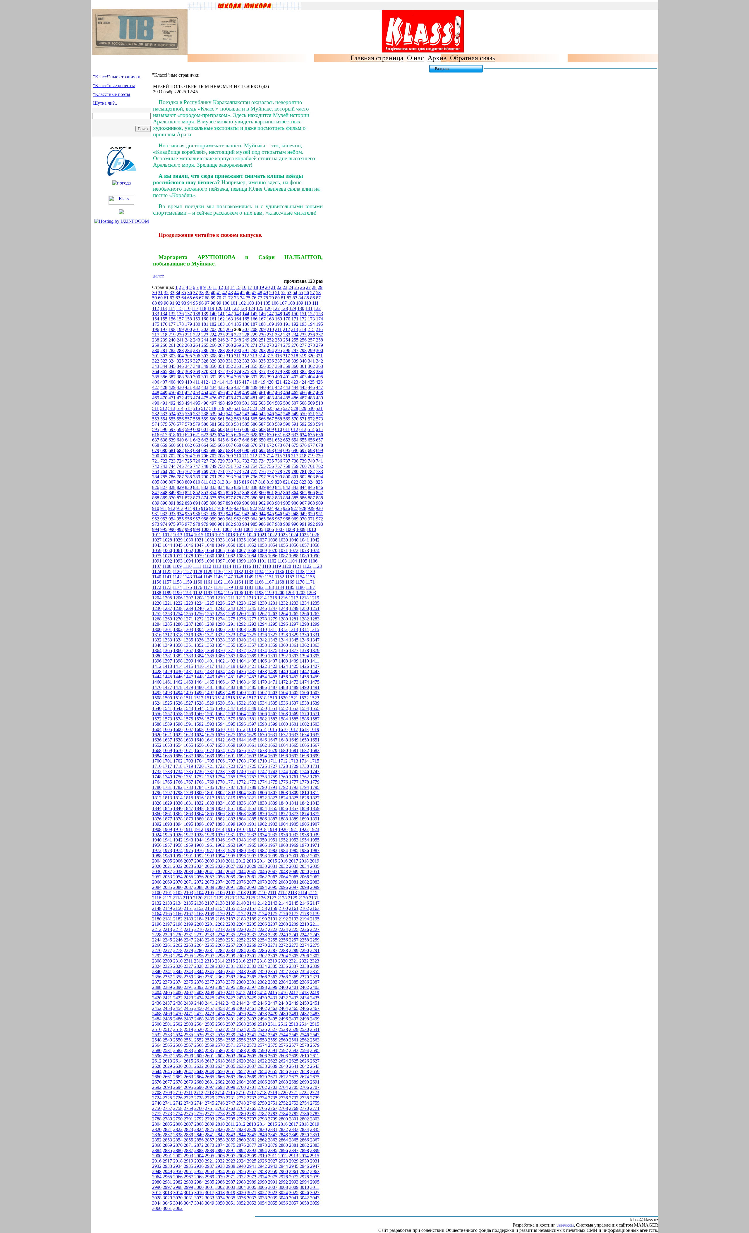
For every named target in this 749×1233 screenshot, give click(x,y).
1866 (220, 813)
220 (180, 334)
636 (319, 434)
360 (294, 366)
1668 (157, 750)
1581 (251, 718)
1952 (283, 839)
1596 (241, 724)
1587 (314, 718)
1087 (283, 555)
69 (213, 297)
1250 (304, 608)
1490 (304, 687)
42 (224, 292)
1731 (314, 766)
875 (213, 497)
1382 (178, 655)
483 (270, 397)
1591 (188, 724)
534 (172, 413)
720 (319, 455)
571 (303, 418)
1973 (167, 850)
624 (221, 434)
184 (229, 324)
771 (221, 471)
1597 (251, 724)
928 (302, 508)
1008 (290, 529)
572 (311, 418)
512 (163, 408)
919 (229, 508)
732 (245, 460)
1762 (304, 776)
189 (270, 324)
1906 (304, 824)
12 (220, 287)
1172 (156, 587)
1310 (262, 629)
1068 (251, 550)
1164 (238, 582)
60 (160, 297)
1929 (209, 834)
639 (172, 439)
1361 (293, 645)
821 (286, 482)
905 (286, 503)
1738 (220, 771)
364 (155, 371)
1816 (199, 797)
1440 (283, 671)
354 (245, 366)
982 (229, 524)
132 (317, 308)
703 (180, 455)
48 (259, 292)
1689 (209, 755)
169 (278, 318)
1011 (156, 534)
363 (319, 366)
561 (221, 418)
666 (221, 445)
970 (303, 518)
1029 (178, 539)
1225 (209, 603)
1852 (241, 808)
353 (237, 366)
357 (270, 366)
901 (253, 503)
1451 (230, 676)
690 (245, 450)
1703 (188, 760)
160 (204, 318)
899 (237, 503)
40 (213, 292)
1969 (293, 845)
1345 (293, 639)
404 (311, 376)
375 (245, 371)
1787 (230, 787)
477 (221, 397)
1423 (272, 666)
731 (237, 460)
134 (163, 313)
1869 (251, 813)
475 (204, 397)
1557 (167, 713)
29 (320, 287)
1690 (220, 755)
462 (270, 392)
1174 (177, 587)
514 (179, 408)
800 (286, 476)
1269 (167, 618)
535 (180, 413)
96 (201, 303)
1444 (157, 676)
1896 (199, 824)
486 (294, 397)
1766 (178, 782)
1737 (209, 771)
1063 (199, 550)
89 (160, 303)
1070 (272, 550)
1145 (207, 576)
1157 (166, 582)
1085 (262, 555)
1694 (262, 755)
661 (180, 445)
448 (155, 392)
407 (163, 382)
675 (294, 445)
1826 (304, 797)
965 (262, 518)
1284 (157, 624)
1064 (209, 550)
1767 (188, 782)
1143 (187, 576)
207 (245, 329)
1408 (283, 660)
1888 (283, 818)
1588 (157, 724)
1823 (272, 797)
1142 (177, 576)
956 (188, 518)
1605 (167, 729)
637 (155, 439)
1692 (241, 755)
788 (188, 476)
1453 (251, 676)
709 (229, 455)
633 (294, 434)
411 (196, 382)
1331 (314, 634)
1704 (199, 760)
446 (311, 387)
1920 (283, 829)
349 (204, 366)
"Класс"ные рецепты (114, 85)
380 (286, 371)
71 (224, 297)
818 (261, 482)
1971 (314, 845)
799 (278, 476)
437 (237, 387)
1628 (241, 734)
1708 (241, 760)
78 (265, 297)
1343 (272, 639)
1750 (178, 776)
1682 (304, 750)
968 (286, 518)
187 (253, 324)
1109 (177, 566)
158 (188, 318)
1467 (230, 682)
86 (312, 297)
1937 (293, 834)
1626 (220, 734)
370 (204, 371)
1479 (188, 687)
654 (294, 439)
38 (201, 292)
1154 (300, 576)
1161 (207, 582)
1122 (307, 566)
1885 (251, 818)
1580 (241, 718)
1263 (272, 613)
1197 (248, 592)
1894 (178, 824)
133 (155, 313)
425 (311, 382)
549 (294, 413)
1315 (314, 629)
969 (294, 518)
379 (278, 371)
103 (250, 303)
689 (237, 450)
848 (163, 492)
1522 (304, 697)
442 (278, 387)
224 (213, 334)
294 (270, 350)
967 (278, 518)
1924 (157, 834)
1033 (220, 539)
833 (213, 487)
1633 (293, 734)
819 (270, 482)
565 (253, 418)
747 (196, 466)
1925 (167, 834)
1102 (271, 560)
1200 (279, 592)
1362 (304, 645)
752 (237, 466)
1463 (188, 682)
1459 (314, 676)
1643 (230, 739)
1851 (230, 808)
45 (242, 292)
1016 (209, 534)
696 (294, 450)
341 (311, 360)
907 (303, 503)
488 (311, 397)
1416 (199, 666)
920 (237, 508)
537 (196, 413)
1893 (167, 824)
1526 (178, 703)
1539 (314, 703)
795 (245, 476)
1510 (178, 697)
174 (319, 318)
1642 (220, 739)
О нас (415, 58)
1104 (292, 560)
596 (163, 429)
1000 (206, 529)
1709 (251, 760)
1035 (241, 539)
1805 (251, 792)
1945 (209, 839)
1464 (199, 682)
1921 (293, 829)
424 (302, 382)
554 (163, 418)
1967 (272, 845)
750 (221, 466)
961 (229, 518)
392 (213, 376)
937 (204, 513)
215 (311, 329)
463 (278, 392)
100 (225, 303)
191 (286, 324)
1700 (157, 760)
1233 (293, 603)
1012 (167, 534)
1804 (241, 792)
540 (221, 413)
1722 (220, 766)
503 (262, 403)
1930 (220, 834)
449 (163, 392)
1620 (157, 734)
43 (230, 292)
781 (303, 471)
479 (237, 397)
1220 (157, 603)
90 (166, 303)
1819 (230, 797)
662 (188, 445)
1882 (220, 818)
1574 (178, 718)
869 (163, 497)
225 (221, 334)
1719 (188, 766)
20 (267, 287)
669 (245, 445)
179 (188, 324)
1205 (167, 597)
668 (237, 445)
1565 (251, 713)
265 (204, 345)
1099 (241, 560)
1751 (188, 776)
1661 (251, 745)
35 (183, 292)
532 (155, 413)
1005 (258, 529)
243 (196, 339)
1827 (314, 797)
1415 (188, 666)
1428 (157, 671)
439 (253, 387)
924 (270, 508)
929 (311, 508)
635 (311, 434)
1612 (240, 729)
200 (188, 329)
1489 (293, 687)
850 (180, 492)
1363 (314, 645)
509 (311, 403)
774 (245, 471)
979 (204, 524)
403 (303, 376)
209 (262, 329)
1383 (188, 655)
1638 (178, 739)
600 (196, 429)
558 (196, 418)
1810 (304, 792)
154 (155, 318)
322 (155, 360)
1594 (220, 724)
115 (179, 308)
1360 (283, 645)
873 (196, 497)
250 (253, 339)
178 (180, 324)
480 (245, 397)
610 (278, 429)
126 (268, 308)
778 (278, 471)
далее (158, 275)
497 (213, 403)
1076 (167, 555)
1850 (220, 808)
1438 (262, 671)
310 (229, 355)
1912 (198, 829)
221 (188, 334)
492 (172, 403)
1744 (283, 771)
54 (295, 292)
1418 (220, 666)
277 (303, 345)
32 (166, 292)
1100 (251, 560)
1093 (178, 560)
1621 (167, 734)
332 (237, 360)
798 (270, 476)
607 (253, 429)
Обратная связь (472, 58)
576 (172, 424)
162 (221, 318)
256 (303, 339)
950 (311, 513)
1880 (199, 818)
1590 (178, 724)
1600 (283, 724)
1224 (199, 603)
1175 (187, 587)
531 (319, 408)
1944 (199, 839)
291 (245, 350)
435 (221, 387)
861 (270, 492)
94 (189, 303)
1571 (314, 713)
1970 (304, 845)
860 (262, 492)
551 (311, 413)
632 (286, 434)
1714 (304, 760)
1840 (283, 803)
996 (172, 529)
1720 (199, 766)
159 (196, 318)
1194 (218, 592)
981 (221, 524)
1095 (199, 560)
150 (294, 313)
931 (155, 513)
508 (303, 403)
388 (180, 376)
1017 (219, 534)
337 (278, 360)
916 (204, 508)
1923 (314, 829)
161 (213, 318)
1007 (279, 529)
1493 (167, 692)
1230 (262, 603)
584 (237, 424)
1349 (167, 645)
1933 (251, 834)
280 (155, 350)
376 (253, 371)
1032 (209, 539)
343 (155, 366)
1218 (304, 597)
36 (189, 292)
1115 (236, 566)
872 (188, 497)
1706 (220, 760)
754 (253, 466)
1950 (262, 839)
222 (196, 334)
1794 (304, 787)
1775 (272, 782)
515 (188, 408)
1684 (157, 755)
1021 (262, 534)
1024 (293, 534)
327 (196, 360)
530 (311, 408)
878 (237, 497)
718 (302, 455)
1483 (230, 687)
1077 (178, 555)
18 (255, 287)
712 (253, 455)
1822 (262, 797)
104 (258, 303)
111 (315, 303)
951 (319, 513)
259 (155, 345)
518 (212, 408)
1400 (199, 660)
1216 (283, 597)
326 (188, 360)
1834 (220, 803)
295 (278, 350)
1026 (314, 534)
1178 (218, 587)
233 (286, 334)
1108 (166, 566)
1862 (178, 813)
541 (229, 413)
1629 (251, 734)
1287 (188, 624)
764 (163, 471)
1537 (293, 703)
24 (290, 287)
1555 (314, 708)
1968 (283, 845)
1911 (188, 829)
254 (286, 339)
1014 (188, 534)
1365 (167, 650)
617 (163, 434)
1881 (209, 818)
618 (172, 434)
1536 (283, 703)
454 (204, 392)
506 (286, 403)
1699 (314, 755)
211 (278, 329)
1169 (289, 582)
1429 (167, 671)
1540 (157, 708)
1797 (167, 792)
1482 (220, 687)
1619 (314, 729)
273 (270, 345)
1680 (283, 750)
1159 (187, 582)
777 (270, 471)
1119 (276, 566)
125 (259, 308)
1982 (262, 850)
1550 (262, 708)
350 (213, 366)
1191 (187, 592)
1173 (166, 587)
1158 (177, 582)
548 (286, 413)
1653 (167, 745)
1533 (251, 703)
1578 (220, 718)
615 (319, 429)
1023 (283, 534)
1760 (283, 776)
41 (219, 292)
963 (245, 518)
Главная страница (377, 58)
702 (172, 455)
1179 (228, 587)
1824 (283, 797)
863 (286, 492)
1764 (157, 782)
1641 (209, 739)
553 (155, 418)
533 (163, 413)
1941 (167, 839)
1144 (197, 576)
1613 (251, 729)
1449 (209, 676)
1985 (293, 850)
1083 (241, 555)
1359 (272, 645)
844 (303, 487)
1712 (283, 760)
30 (154, 292)
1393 (293, 655)
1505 (293, 692)
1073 (304, 550)
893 (188, 503)
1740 (241, 771)
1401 (209, 660)
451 (180, 392)
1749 (167, 776)
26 (302, 287)
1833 (209, 803)
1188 (156, 592)
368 (188, 371)
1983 (272, 850)
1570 (304, 713)
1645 (251, 739)
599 (188, 429)
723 (172, 460)
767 (188, 471)
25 (296, 287)
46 (248, 292)
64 (183, 297)
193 (303, 324)
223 (204, 334)
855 (221, 492)
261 (172, 345)
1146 (218, 576)
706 (204, 455)
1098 (230, 560)
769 (204, 471)
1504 (283, 692)
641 (188, 439)
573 (319, 418)
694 (278, 450)
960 (221, 518)
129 (292, 308)
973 (155, 524)
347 (188, 366)
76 (254, 297)
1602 (304, 724)
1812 (157, 797)
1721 (209, 766)
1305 (209, 629)
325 (180, 360)
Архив (436, 58)
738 (294, 460)
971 (311, 518)
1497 (209, 692)
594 (319, 424)
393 (221, 376)
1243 (230, 608)
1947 (230, 839)
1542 (178, 708)
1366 (178, 650)
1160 (197, 582)
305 (188, 355)
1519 (272, 697)
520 (229, 408)
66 (195, 297)
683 (188, 450)
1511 (188, 697)
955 (180, 518)
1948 (241, 839)
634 (303, 434)
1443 (314, 671)
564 (245, 418)
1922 (304, 829)
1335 (188, 639)
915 (196, 508)
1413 (167, 666)
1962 (220, 845)
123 (243, 308)
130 (300, 308)
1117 (256, 566)
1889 (293, 818)
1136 (279, 571)
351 (221, 366)
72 (230, 297)
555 (172, 418)
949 (303, 513)
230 (262, 334)
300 (319, 350)
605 (237, 429)
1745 (293, 771)
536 (188, 413)
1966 (262, 845)
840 (270, 487)
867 (319, 492)
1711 (272, 760)
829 (180, 487)
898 (229, 503)
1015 (198, 534)
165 (245, 318)
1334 (178, 639)
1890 (304, 818)
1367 (188, 650)
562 (229, 418)
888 (319, 497)
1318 (178, 634)
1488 (283, 687)
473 (188, 397)
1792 (283, 787)
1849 (209, 808)
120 (218, 308)
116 (187, 308)
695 (286, 450)
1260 (241, 613)
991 (303, 524)
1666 (304, 745)
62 (172, 297)
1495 (188, 692)
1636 (157, 739)
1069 (262, 550)
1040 (293, 539)
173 (311, 318)
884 (286, 497)
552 (319, 413)
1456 (283, 676)
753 (245, 466)
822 (294, 482)
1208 (199, 597)
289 (229, 350)
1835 (230, 803)
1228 (241, 603)
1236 (157, 608)
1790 (262, 787)
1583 (272, 718)
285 (196, 350)
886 (303, 497)
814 (229, 482)
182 (213, 324)
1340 (241, 639)
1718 (178, 766)
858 (245, 492)
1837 (251, 803)
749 (213, 466)
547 (278, 413)
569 (286, 418)
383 (311, 371)
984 (245, 524)
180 (196, 324)
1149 (248, 576)
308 (213, 355)
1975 (188, 850)
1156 (156, 582)
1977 (209, 850)
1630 (262, 734)
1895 (188, 824)
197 (163, 329)
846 (319, 487)
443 (286, 387)
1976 (199, 850)
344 (163, 366)
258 (319, 339)
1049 (220, 545)
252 (270, 339)
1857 (293, 808)
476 (213, 397)
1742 (262, 771)
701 (163, 455)
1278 (262, 618)
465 (294, 392)
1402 (220, 660)
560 (213, 418)
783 (319, 471)
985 (253, 524)
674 (286, 445)
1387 (230, 655)
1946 (220, 839)
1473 (293, 682)
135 (172, 313)
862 (278, 492)
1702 (178, 760)
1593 (209, 724)
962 (237, 518)
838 (253, 487)
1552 (283, 708)
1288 (199, 624)
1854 (262, 808)
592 (303, 424)
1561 (209, 713)
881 (262, 497)
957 (196, 518)
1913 (209, 829)
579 (196, 424)
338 (286, 360)
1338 (220, 639)
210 (270, 329)
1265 (293, 613)
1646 (262, 739)
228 (245, 334)
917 (212, 508)
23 (285, 287)
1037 (262, 539)
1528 (199, 703)
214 (302, 329)
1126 (177, 571)
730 (229, 460)
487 (303, 397)
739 (303, 460)
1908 (157, 829)
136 (180, 313)
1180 (238, 587)
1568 (283, 713)
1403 (230, 660)
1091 (157, 560)
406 (155, 382)
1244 (241, 608)
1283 (314, 618)
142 (229, 313)
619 (180, 434)
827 (163, 487)
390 (196, 376)
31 (160, 292)
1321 (209, 634)
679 (155, 450)
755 (262, 466)
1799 (188, 792)
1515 (230, 697)
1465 (209, 682)
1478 (178, 687)
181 (204, 324)
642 (196, 439)
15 (238, 287)
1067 (241, 550)
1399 (188, 660)
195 (319, 324)
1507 (314, 692)
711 (245, 455)
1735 (188, 771)
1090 (314, 555)
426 (319, 382)
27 (308, 287)
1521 (293, 697)
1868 (241, 813)
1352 (199, 645)
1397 (167, 660)
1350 (178, 645)
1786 (220, 787)
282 (172, 350)
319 (302, 355)
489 (319, 397)
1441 (293, 671)
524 (261, 408)
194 (311, 324)
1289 (209, 624)
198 (172, 329)
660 (172, 445)
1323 (230, 634)
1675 (230, 750)
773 (237, 471)
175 (155, 324)
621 (196, 434)
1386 (220, 655)
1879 (188, 818)
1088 (293, 555)
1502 (262, 692)
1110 (187, 566)
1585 (293, 718)
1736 (199, 771)
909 (319, 503)
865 (303, 492)
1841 (293, 803)
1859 (314, 808)
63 (178, 297)
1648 (283, 739)
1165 (248, 582)
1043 (157, 545)
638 (163, 439)
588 (270, 424)
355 (253, 366)
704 (188, 455)
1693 (251, 755)
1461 (167, 682)
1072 (293, 550)
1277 (251, 618)
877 (229, 497)
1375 (272, 650)
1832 (199, 803)
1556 (157, 713)
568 (278, 418)
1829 (167, 803)
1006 (269, 529)
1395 (314, 655)
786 (172, 476)
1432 (199, 671)
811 (204, 482)
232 (278, 334)
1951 (272, 839)
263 (188, 345)
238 (155, 339)
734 (262, 460)
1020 (251, 534)
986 (262, 524)
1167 (269, 582)
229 (253, 334)
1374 (262, 650)
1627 (230, 734)
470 (163, 397)
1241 (209, 608)
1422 (262, 666)
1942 (178, 839)
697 (303, 450)
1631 (272, 734)
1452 (241, 676)
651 (270, 439)
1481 (209, 687)
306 (196, 355)
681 (172, 450)
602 (213, 429)
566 (262, 418)
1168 (279, 582)
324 (172, 360)
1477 (167, 687)
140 (213, 313)
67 (201, 297)
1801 (209, 792)
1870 (262, 813)
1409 (293, 660)
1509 (167, 697)
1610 (220, 729)
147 (270, 313)
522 (245, 408)
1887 (272, 818)
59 (154, 297)
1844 (157, 808)
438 (245, 387)
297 (294, 350)
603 (221, 429)
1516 (240, 697)
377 (262, 371)
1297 (293, 624)
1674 (220, 750)
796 (253, 476)
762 (319, 466)
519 (220, 408)
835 (229, 487)
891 (172, 503)
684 (196, 450)
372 (221, 371)
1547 (230, 708)
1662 (262, 745)
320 (311, 355)
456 (221, 392)
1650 (304, 739)
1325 (251, 634)
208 (253, 329)
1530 (220, 703)
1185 (289, 587)
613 (302, 429)
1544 (199, 708)
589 (278, 424)
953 (163, 518)
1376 (283, 650)
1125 (166, 571)
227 (237, 334)
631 (278, 434)
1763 (314, 776)
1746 (304, 771)
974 (163, 524)
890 (163, 503)
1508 (157, 697)
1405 (251, 660)
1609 (209, 729)
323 (163, 360)
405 (319, 376)
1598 (262, 724)
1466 (220, 682)
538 (204, 413)
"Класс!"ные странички (116, 76)
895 (204, 503)
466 (303, 392)
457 (229, 392)
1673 (209, 750)
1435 (230, 671)
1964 (241, 845)
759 (294, 466)
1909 (167, 829)
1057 (304, 545)
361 (303, 366)
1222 (178, 603)
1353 (209, 645)
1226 (220, 603)
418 (253, 382)
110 (307, 303)
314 (261, 355)
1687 (188, 755)
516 (196, 408)
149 (286, 313)
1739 (230, 771)
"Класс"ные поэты (111, 94)
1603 (314, 724)
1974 (178, 850)
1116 (246, 566)
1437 (251, 671)
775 (253, 471)
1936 (283, 834)
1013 (177, 534)
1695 (272, 755)
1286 (178, 624)
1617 (293, 729)
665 (213, 445)
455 (213, 392)
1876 (157, 818)
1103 (282, 560)
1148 (238, 576)
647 (237, 439)
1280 (283, 618)
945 (270, 513)
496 (204, 403)
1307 (230, 629)
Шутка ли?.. (105, 103)
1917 (251, 829)
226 (229, 334)
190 (278, 324)
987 (270, 524)
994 (155, 529)
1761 (293, 776)
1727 (272, 766)
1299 (314, 624)
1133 (248, 571)
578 (188, 424)
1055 (283, 545)
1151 (269, 576)
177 (172, 324)
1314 (304, 629)
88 (154, 303)
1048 (209, 545)
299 (311, 350)
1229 (251, 603)
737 (286, 460)
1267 (314, 613)
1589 (167, 724)
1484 (241, 687)
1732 (157, 771)
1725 (251, 766)
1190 (177, 592)
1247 (272, 608)
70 (219, 297)
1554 (304, 708)
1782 (178, 787)
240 (172, 339)
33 (172, 292)
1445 (167, 676)
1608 (199, 729)
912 (171, 508)
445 (303, 387)
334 (253, 360)
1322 (220, 634)
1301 (167, 629)
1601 (293, 724)
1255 (188, 613)
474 (196, 397)
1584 (283, 718)
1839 (272, 803)
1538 (304, 703)
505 (278, 403)
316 (278, 355)
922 (253, 508)
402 (294, 376)
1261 (251, 613)
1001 (216, 529)
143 (237, 313)
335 (262, 360)
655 (303, 439)
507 (294, 403)
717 (294, 455)
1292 (241, 624)
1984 (283, 850)
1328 (283, 634)
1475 (314, 682)
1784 (199, 787)
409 (180, 382)
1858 (304, 808)
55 (300, 292)
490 (155, 403)
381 (294, 371)
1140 (156, 576)
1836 (241, 803)
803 (311, 476)
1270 (178, 618)
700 (155, 455)
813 (220, 482)
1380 (157, 655)
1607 (188, 729)
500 (237, 403)
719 (311, 455)
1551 (272, 708)
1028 (167, 539)
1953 (293, 839)
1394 (304, 655)
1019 (240, 534)
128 (284, 308)
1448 (199, 676)
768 (196, 471)
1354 (220, 645)
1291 (230, 624)
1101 (261, 560)
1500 (241, 692)
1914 (219, 829)
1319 (188, 634)
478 (229, 397)
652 (278, 439)
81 (283, 297)
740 (311, 460)
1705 (209, 760)
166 (253, 318)
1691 (230, 755)
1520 (283, 697)
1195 (228, 592)
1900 (241, 824)
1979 (230, 850)
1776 (283, 782)
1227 (230, 603)
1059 (157, 550)
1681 (293, 750)
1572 (157, 718)
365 (163, 371)
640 (180, 439)
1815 (188, 797)
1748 (157, 776)
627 (245, 434)
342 (319, 360)
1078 (188, 555)
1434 (220, 671)
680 (163, 450)
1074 (314, 550)
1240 (199, 608)
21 (273, 287)
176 (163, 324)
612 (294, 429)
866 (311, 492)
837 (245, 487)
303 (172, 355)
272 (262, 345)
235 (303, 334)
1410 (304, 660)
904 (278, 503)
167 (262, 318)
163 (229, 318)
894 (196, 503)
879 (245, 497)
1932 (241, 834)
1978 (220, 850)
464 (286, 392)
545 (262, 413)
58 (318, 292)
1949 (251, 839)
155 (163, 318)
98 (213, 303)
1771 (230, 782)
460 (253, 392)
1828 (157, 803)
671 (262, 445)
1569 (293, 713)
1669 (167, 750)
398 (262, 376)
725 (188, 460)
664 (204, 445)
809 (188, 482)
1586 (304, 718)
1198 (259, 592)
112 (155, 308)
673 (278, 445)
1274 (220, 618)
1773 (251, 782)
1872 (283, 813)
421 (278, 382)
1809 (293, 792)
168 (270, 318)
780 (294, 471)
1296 (283, 624)
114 (171, 308)
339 (294, 360)
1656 (199, 745)
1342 (262, 639)
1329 (293, 634)
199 (180, 329)
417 (245, 382)
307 (204, 355)
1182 (259, 587)
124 (251, 308)
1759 (272, 776)
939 (221, 513)
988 (278, 524)
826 (155, 487)
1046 (188, 545)
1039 (283, 539)
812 (212, 482)
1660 (241, 745)
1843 (314, 803)
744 (172, 466)
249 (245, 339)
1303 (188, 629)
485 (286, 397)
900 (245, 503)
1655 (188, 745)
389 (188, 376)
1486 (262, 687)
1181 (248, 587)
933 (172, 513)
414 (220, 382)
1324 (241, 634)
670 (253, 445)
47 (254, 292)
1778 (304, 782)
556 (180, 418)
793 (229, 476)
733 (253, 460)
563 (237, 418)
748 (204, 466)
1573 (167, 718)
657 (319, 439)
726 (196, 460)
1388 (241, 655)
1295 (272, 624)
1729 (293, 766)
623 (213, 434)
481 (253, 397)
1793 (293, 787)
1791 (272, 787)
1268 (157, 618)
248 (237, 339)
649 (253, 439)
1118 (266, 566)
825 (319, 482)
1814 (178, 797)
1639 (188, 739)
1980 (241, 850)
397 (253, 376)
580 (204, 424)
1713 (293, 760)
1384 (199, 655)
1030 (188, 539)
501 (245, 403)
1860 (157, 813)
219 (172, 334)
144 (245, 313)
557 (188, 418)
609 (270, 429)
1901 (251, 824)
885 (294, 497)
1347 (314, 639)
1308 (241, 629)
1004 (248, 529)
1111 (197, 566)
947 (286, 513)
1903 (272, 824)
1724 (241, 766)
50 (271, 292)
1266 (304, 613)
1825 (293, 797)
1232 (283, 603)
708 (221, 455)
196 (155, 329)
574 (155, 424)
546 (270, 413)
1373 (251, 650)
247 (229, 339)
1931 (230, 834)
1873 (293, 813)
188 (262, 324)
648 (245, 439)
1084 (251, 555)
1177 (207, 587)
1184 (279, 587)
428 (163, 387)
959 (213, 518)
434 (213, 387)
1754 (220, 776)
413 (212, 382)
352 (229, 366)
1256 (199, 613)
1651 (314, 739)
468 (319, 392)
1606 (178, 729)
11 (215, 287)
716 (286, 455)
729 (221, 460)
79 (271, 297)
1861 (167, 813)
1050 (230, 545)
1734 (178, 771)
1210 (220, 597)
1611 (230, 729)
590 (286, 424)
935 (188, 513)
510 (319, 403)
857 (237, 492)
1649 (293, 739)
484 (278, 397)
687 (221, 450)
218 (163, 334)
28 (314, 287)
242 (188, 339)
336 (270, 360)
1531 (230, 703)
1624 (199, 734)
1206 (178, 597)
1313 (293, 629)
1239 (188, 608)
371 (213, 371)
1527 (188, 703)
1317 (167, 634)
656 (311, 439)
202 (204, 329)
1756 (241, 776)
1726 (262, 766)
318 (294, 355)
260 (163, 345)
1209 (209, 597)
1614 (262, 729)
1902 (262, 824)
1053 (262, 545)
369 (196, 371)
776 (262, 471)
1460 (157, 682)
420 (270, 382)
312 (245, 355)
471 (172, 397)
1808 (283, 792)
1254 (178, 613)
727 (204, 460)
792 (221, 476)
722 (163, 460)
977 (188, 524)
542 (237, 413)
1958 (178, 845)
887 (311, 497)
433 (204, 387)
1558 (178, 713)
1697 (293, 755)
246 (221, 339)
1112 (206, 566)
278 (311, 345)
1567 (272, 713)
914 (188, 508)
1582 (262, 718)
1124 (156, 571)
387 (172, 376)
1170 (300, 582)
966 (270, 518)
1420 (241, 666)
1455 (272, 676)
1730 (304, 766)
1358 (262, 645)
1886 (262, 818)
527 (286, 408)
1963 (230, 845)
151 (303, 313)
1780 (157, 787)
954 (172, 518)
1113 (216, 566)
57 (312, 292)
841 (278, 487)
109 (299, 303)
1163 (228, 582)
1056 (293, 545)
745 (180, 466)
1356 (241, 645)
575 (163, 424)
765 (172, 471)
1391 (272, 655)
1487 (272, 687)
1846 (178, 808)
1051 (241, 545)
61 (166, 297)
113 (163, 308)
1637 (167, 739)
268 (229, 345)
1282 (304, 618)
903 (270, 503)
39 (207, 292)
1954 (304, 839)
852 (196, 492)
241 (180, 339)
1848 (199, 808)
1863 (188, 813)
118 (203, 308)
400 (278, 376)
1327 (272, 634)
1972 (157, 850)
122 (235, 308)
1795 (314, 787)
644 (213, 439)
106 (275, 303)
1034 (230, 539)
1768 (199, 782)
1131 (228, 571)
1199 (269, 592)
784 (155, 476)
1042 (314, 539)
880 (253, 497)
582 (221, 424)
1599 (272, 724)
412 (204, 382)
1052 (251, 545)
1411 (314, 660)
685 (204, 450)
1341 (251, 639)
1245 (251, 608)
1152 (279, 576)
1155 (310, 576)
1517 (251, 697)
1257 (209, 613)
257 (311, 339)
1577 (209, 718)
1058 (314, 545)
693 (270, 450)
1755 (230, 776)
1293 (251, 624)
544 (253, 413)
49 (265, 292)
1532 (241, 703)
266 (213, 345)
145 (253, 313)
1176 (197, 587)
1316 (157, 634)
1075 (157, 555)
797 (262, 476)
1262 (262, 613)
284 (188, 350)
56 (306, 292)
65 (189, 297)
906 (294, 503)
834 (221, 487)
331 (229, 360)
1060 (167, 550)
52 (283, 292)
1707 (230, 760)
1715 (314, 760)
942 (245, 513)
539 (213, 413)
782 (311, 471)
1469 (251, 682)
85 (306, 297)
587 (262, 424)
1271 (188, 618)
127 (276, 308)
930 (319, 508)
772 (229, 471)
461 (262, 392)
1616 (283, 729)
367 (180, 371)
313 (253, 355)
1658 (220, 745)
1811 (314, 792)
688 (229, 450)
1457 (293, 676)
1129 (207, 571)
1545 (209, 708)
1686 (178, 755)
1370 (220, 650)
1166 (259, 582)
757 (278, 466)
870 (172, 497)
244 (204, 339)
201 (196, 329)
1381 (167, 655)
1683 (314, 750)
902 (262, 503)
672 (270, 445)
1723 (230, 766)
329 (213, 360)
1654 (178, 745)
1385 (209, 655)
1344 (283, 639)
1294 (262, 624)
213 (294, 329)
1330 (304, 634)
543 (245, 413)
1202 (300, 592)
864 (294, 492)
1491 (314, 687)
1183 (269, 587)
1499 (230, 692)
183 (221, 324)
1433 (209, 671)
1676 (241, 750)
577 (180, 424)
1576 (199, 718)
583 (229, 424)
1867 (230, 813)
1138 (300, 571)
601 (204, 429)
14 (232, 287)
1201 (290, 592)
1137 (289, 571)
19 (261, 287)
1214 (262, 597)
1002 (227, 529)
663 (196, 445)
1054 (272, 545)
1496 (199, 692)
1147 (228, 576)
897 (221, 503)
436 (229, 387)
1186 (300, 587)
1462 (178, 682)
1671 (188, 750)
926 (286, 508)
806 (163, 482)
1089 (304, 555)
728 (213, 460)
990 (294, 524)
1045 (178, 545)
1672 (199, 750)
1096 (209, 560)
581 (213, 424)
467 (311, 392)
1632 (283, 734)
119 (210, 308)
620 (188, 434)
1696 (283, 755)
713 (261, 455)
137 (188, 313)
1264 (283, 613)
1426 (304, 666)
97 (207, 303)
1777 (293, 782)
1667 (314, 745)
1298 (304, 624)
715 (278, 455)
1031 (199, 539)
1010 (311, 529)
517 (204, 408)
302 (163, 355)
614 (311, 429)
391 (204, 376)
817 (253, 482)
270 (245, 345)
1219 (314, 597)
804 (319, 476)
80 (277, 297)
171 (294, 318)
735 (270, 460)
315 (270, 355)
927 (294, 508)
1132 (238, 571)
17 (250, 287)
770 (213, 471)
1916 (240, 829)
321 (319, 355)
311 (237, 355)
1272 (199, 618)
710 (237, 455)
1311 (272, 629)
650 (262, 439)
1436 (241, 671)
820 (278, 482)
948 (294, 513)
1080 (209, 555)
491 (163, 403)
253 (278, 339)
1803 (230, 792)
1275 (230, 618)
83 (295, 297)
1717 (167, 766)
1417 (209, 666)
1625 (209, 734)
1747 (314, 771)
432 (196, 387)
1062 (188, 550)
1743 (272, 771)
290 (237, 350)
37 (195, 292)
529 (302, 408)
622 (204, 434)
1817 (209, 797)
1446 (178, 676)
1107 (156, 566)
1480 (199, 687)
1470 (262, 682)
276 (294, 345)
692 (262, 450)
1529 (209, 703)
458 (237, 392)
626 (237, 434)
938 (213, 513)
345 (172, 366)
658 (155, 445)
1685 (167, 755)
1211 (230, 597)
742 (155, 466)
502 (253, 403)
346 (180, 366)
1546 (220, 708)
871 (180, 497)
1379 (314, 650)
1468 (241, 682)
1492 (157, 692)
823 (302, 482)
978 (196, 524)
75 (248, 297)
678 (319, 445)
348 (196, 366)
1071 (283, 550)
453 (196, 392)
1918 (262, 829)
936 (196, 513)
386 (163, 376)
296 (286, 350)
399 (270, 376)
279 (319, 345)
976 (180, 524)
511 (155, 408)
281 (163, 350)
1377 (293, 650)
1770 (220, 782)
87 (318, 297)
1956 (157, 845)
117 (195, 308)
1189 (166, 592)
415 (229, 382)
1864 (199, 813)
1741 (251, 771)
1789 (251, 787)
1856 (283, 808)
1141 (166, 576)
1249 (293, 608)
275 (286, 345)
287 (213, 350)
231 (270, 334)
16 (244, 287)
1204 (157, 597)
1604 (157, 729)
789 (196, 476)
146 (262, 313)
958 (204, 518)
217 (155, 334)
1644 (241, 739)
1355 (230, 645)
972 (319, 518)
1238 (178, 608)
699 (319, 450)
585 (245, 424)
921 (245, 508)
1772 (241, 782)
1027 (157, 539)
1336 (199, 639)
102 (242, 303)
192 (294, 324)
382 (303, 371)
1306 (220, 629)
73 (236, 297)
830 (188, 487)
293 (262, 350)
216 (319, 329)
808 (180, 482)
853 (204, 492)
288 (221, 350)
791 (213, 476)
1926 (178, 834)
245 (213, 339)
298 (303, 350)
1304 (199, 629)
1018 (230, 534)
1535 (272, 703)
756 (270, 466)
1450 (220, 676)
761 (311, 466)
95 (195, 303)
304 (180, 355)
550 (303, 413)
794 (237, 476)
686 (213, 450)
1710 (262, 760)
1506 (304, 692)
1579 (230, 718)
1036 (251, 539)
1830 (178, 803)
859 (253, 492)
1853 (251, 808)
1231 (272, 603)
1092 (167, 560)
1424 (283, 666)
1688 (199, 755)
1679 (272, 750)
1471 (272, 682)
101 (234, 303)
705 (196, 455)
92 (178, 303)
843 (294, 487)
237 (319, 334)
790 (204, 476)
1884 (241, 818)
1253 (167, 613)
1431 (188, 671)
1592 (199, 724)
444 (294, 387)
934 (180, 513)
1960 (199, 845)
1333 (167, 639)
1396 (157, 660)
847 (155, 492)
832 (204, 487)
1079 (199, 555)
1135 (269, 571)
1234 (304, 603)
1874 (304, 813)
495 (196, 403)
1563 (230, 713)
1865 (209, 813)
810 (196, 482)
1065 (220, 550)
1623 (188, 734)
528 (294, 408)
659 (163, 445)
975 (172, 524)
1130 (218, 571)
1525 (167, 703)
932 (163, 513)
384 (319, 371)
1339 (230, 639)
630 (270, 434)
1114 (226, 566)
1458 (304, 676)
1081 (220, 555)
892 (180, 503)
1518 (262, 697)
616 (155, 434)
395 (237, 376)
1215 (272, 597)
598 (180, 429)
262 (180, 345)
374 (237, 371)
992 (311, 524)
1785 (209, 787)
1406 (262, 660)
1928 (199, 834)
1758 (262, 776)
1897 (209, 824)
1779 (314, 782)
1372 (241, 650)
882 (270, 497)
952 (155, 518)
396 (245, 376)
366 (172, 371)
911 (163, 508)
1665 (293, 745)
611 (286, 429)
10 (209, 287)
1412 (157, 666)
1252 (157, 613)
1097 (220, 560)
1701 (167, 760)
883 (278, 497)
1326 (262, 634)
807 (172, 482)
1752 (199, 776)
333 (245, 360)
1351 (188, 645)
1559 (188, 713)
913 (179, 508)
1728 (283, 766)
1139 (310, 571)
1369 (209, 650)
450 (172, 392)
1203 (311, 592)
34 (178, 292)
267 (221, 345)
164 (237, 318)
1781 (167, 787)
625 (229, 434)
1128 (197, 571)
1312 (283, 629)
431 (188, 387)
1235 (314, 603)
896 (213, 503)
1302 (178, 629)
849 (172, 492)
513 (171, 408)
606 (245, 429)
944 (262, 513)
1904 (283, 824)
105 (266, 303)
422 (286, 382)
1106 (312, 560)
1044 (167, 545)
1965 (251, 845)
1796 (157, 792)
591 (294, 424)
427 (155, 387)
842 (286, 487)
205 (229, 329)
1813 (167, 797)
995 (163, 529)
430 (180, 387)
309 (221, 355)
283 (180, 350)
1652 (157, 745)
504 (270, 403)
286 (204, 350)
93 (183, 303)
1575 (188, 718)
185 (237, 324)
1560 (199, 713)
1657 (209, 745)
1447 (188, 676)
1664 (283, 745)
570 (294, 418)
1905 (293, 824)
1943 (188, 839)
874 (204, 497)
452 (188, 392)
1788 (241, 787)
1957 (167, 845)
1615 (272, 729)
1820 (241, 797)
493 (180, 403)
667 (229, 445)
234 (294, 334)
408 (172, 382)
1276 (241, 618)
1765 (167, 782)
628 (253, 434)
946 (278, 513)
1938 (304, 834)
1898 (220, 824)
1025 (304, 534)
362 (311, 366)
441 (270, 387)
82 (289, 297)
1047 (199, 545)
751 (229, 466)
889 (155, 503)
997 (180, 529)
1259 (230, 613)
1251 (314, 608)
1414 (178, 666)
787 (180, 476)
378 (270, 371)
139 (204, 313)
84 (300, 297)
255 (294, 339)
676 (303, 445)
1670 (178, 750)
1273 (209, 618)
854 (213, 492)
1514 (219, 697)
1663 (272, 745)
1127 (187, 571)
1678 (262, 750)
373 (229, 371)
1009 (300, 529)
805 (155, 482)
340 (303, 360)
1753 (209, 776)
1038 (272, 539)
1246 (262, 608)
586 (253, 424)
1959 (188, 845)
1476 (157, 687)
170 (286, 318)
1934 (262, 834)
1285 (167, 624)
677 (311, 445)
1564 (241, 713)
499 (229, 403)
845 (311, 487)
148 (278, 313)
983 (237, 524)
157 (180, 318)
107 (283, 303)
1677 (251, 750)
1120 (286, 566)
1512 (198, 697)
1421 (251, 666)
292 (253, 350)
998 (188, 529)
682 (180, 450)
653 (286, 439)
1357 (251, 645)
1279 (272, 618)
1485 (251, 687)
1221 (167, 603)
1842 (304, 803)
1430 (178, 671)
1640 (199, 739)
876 (221, 497)
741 (319, 460)
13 (226, 287)
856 (229, 492)
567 (270, 418)
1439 (272, 671)
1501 (251, 692)
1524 (157, 703)
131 (308, 308)
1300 (157, 629)
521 (237, 408)
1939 (314, 834)
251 (262, 339)
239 (163, 339)
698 (311, 450)
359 (286, 366)
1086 (272, 555)
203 (213, 329)
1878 (178, 818)
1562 (220, 713)
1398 (178, 660)
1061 (178, 550)
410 (188, 382)
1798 (178, 792)
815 (237, 482)
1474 (304, 682)
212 (286, 329)
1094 (188, 560)
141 (221, 313)
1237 (167, 608)
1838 (262, 803)
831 (196, 487)
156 (172, 318)
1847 (188, 808)
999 (196, 529)
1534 (262, 703)
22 (279, 287)
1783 (188, 787)
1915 (230, 829)
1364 (157, 650)
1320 (199, 634)
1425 (293, 666)
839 (262, 487)
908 (311, 503)
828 (172, 487)
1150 (259, 576)
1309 (251, 629)
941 (237, 513)
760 (303, 466)
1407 (272, 660)
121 (227, 308)
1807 (272, 792)
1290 (220, 624)
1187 (310, 587)
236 (311, 334)
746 (188, 466)
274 (278, 345)
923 (261, 508)
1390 (262, 655)
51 (277, 292)
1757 (251, 776)
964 (253, 518)
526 (278, 408)
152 (311, 313)
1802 (220, 792)
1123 (317, 566)
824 (311, 482)
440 (262, 387)
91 (172, 303)
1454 (262, 676)
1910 (178, 829)
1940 (157, 839)
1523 (314, 697)
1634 (304, 734)
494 (188, 403)
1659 (230, 745)
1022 (272, 534)
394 (229, 376)
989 (286, 524)
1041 (304, 539)
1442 (304, 671)
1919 (272, 829)
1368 (199, 650)
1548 (241, 708)
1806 (262, 792)
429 (172, 387)
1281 (293, 618)
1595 (230, 724)
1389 (251, 655)
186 (245, 324)
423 (294, 382)
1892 (157, 824)
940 (229, 513)
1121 (296, 566)
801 (294, 476)
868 (155, 497)
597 (172, 429)
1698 (304, 755)
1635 (314, 734)
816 (245, 482)
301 (155, 355)
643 (204, 439)
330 (221, 360)
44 (236, 292)
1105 (302, 560)
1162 (218, 582)
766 (180, 471)
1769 (209, 782)
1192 (197, 592)
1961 (209, 845)
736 (278, 460)
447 (319, 387)
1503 (272, 692)
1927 (188, 834)
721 (155, 460)
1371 (230, 650)
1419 (230, 666)
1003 (237, 529)
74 (242, 297)
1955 (314, 839)
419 (261, 382)
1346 (304, 639)
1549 (251, 708)
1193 (207, 592)
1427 (314, 666)
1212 (240, 597)
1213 (251, 597)
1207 (188, 597)
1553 (293, 708)
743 (163, 466)
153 (319, 313)
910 (155, 508)
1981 (251, 850)
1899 (230, 824)
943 (253, 513)
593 (311, 424)
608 (262, 429)
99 (219, 303)
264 (196, 345)
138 (196, 313)
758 (286, 466)
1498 (220, 692)
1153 (289, 576)
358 (278, 366)
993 (319, 524)
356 (262, 366)
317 (286, 355)
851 (188, 492)
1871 (272, 813)
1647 (272, 739)
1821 (251, 797)
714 (270, 455)
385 (155, 376)
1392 (283, 655)
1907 (314, 824)
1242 (220, 608)
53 (289, 292)
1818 (220, 797)
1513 (209, 697)
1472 (283, 682)
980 (213, 524)
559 (204, 418)
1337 (209, 639)
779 (286, 471)
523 (253, 408)
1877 (167, 818)
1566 (262, 713)
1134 (259, 571)
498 (221, 403)
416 (237, 382)
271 (253, 345)
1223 (188, 603)
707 (213, 455)
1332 (157, 639)
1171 (310, 582)
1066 (230, 550)
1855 (272, 808)
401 (286, 376)
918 (220, 508)
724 (180, 460)
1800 (199, 792)
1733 (167, 771)
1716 (157, 766)
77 (259, 297)
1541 (167, 708)
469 (155, 397)
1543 (188, 708)
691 (253, 450)
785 (163, 476)
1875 (314, 813)
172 (303, 318)
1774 (262, 782)
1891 (314, 818)
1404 (241, 660)
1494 (178, 692)
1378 (304, 650)
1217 (293, 597)
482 (262, 397)
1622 (178, 734)
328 (204, 360)
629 (262, 434)
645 (221, 439)
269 (237, 345)
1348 (157, 645)
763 (155, 471)
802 (303, 476)
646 (229, 439)
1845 (167, 808)
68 (207, 297)
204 (221, 329)
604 (229, 429)
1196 (238, 592)
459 (245, 392)
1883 (230, 818)
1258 (220, 613)
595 (155, 429)
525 (270, 408)
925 (278, 508)
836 (237, 487)
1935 (272, 834)
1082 (230, 555)
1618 (304, 729)
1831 (188, 803)
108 (291, 303)
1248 (283, 608)
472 (180, 397)
